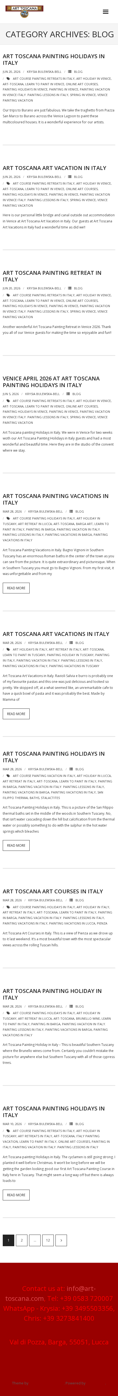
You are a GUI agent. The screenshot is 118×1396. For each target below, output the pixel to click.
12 (48, 1240)
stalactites (50, 798)
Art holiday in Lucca (94, 776)
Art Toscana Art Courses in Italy (53, 891)
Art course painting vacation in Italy (44, 776)
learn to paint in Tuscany (24, 655)
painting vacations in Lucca (72, 923)
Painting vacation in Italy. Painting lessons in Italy (59, 660)
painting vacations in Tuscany (74, 666)
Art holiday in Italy (93, 907)
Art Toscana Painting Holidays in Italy (54, 59)
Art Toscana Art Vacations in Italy (56, 634)
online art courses (82, 84)
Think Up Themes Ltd (46, 1383)
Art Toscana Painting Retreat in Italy (52, 276)
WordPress (95, 1383)
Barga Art (84, 524)
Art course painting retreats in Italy (44, 78)
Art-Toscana (13, 84)
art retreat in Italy (65, 649)
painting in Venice (63, 89)
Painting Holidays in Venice (25, 89)
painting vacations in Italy (25, 666)
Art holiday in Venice (93, 78)
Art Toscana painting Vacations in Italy (56, 499)
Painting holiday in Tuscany (70, 655)
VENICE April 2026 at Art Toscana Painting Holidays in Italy (51, 382)
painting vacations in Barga (68, 534)
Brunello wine (88, 1018)
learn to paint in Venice (44, 84)
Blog (78, 72)
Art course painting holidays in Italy (44, 518)
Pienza (102, 923)
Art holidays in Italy (30, 649)
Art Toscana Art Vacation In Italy (54, 168)
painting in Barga (40, 529)
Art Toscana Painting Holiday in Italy (52, 994)
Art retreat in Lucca (35, 524)
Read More (16, 588)
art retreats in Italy (35, 1136)
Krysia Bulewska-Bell (44, 72)
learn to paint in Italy (77, 781)
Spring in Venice (83, 95)
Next (61, 1240)
